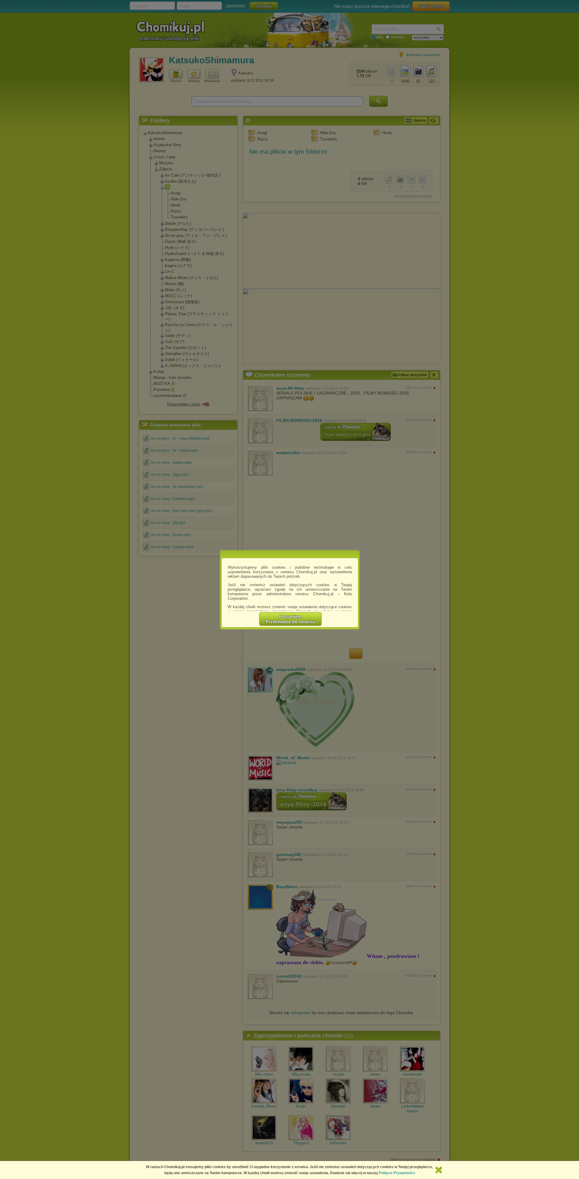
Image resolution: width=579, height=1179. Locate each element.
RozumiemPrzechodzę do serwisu (290, 619)
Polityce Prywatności (397, 1173)
